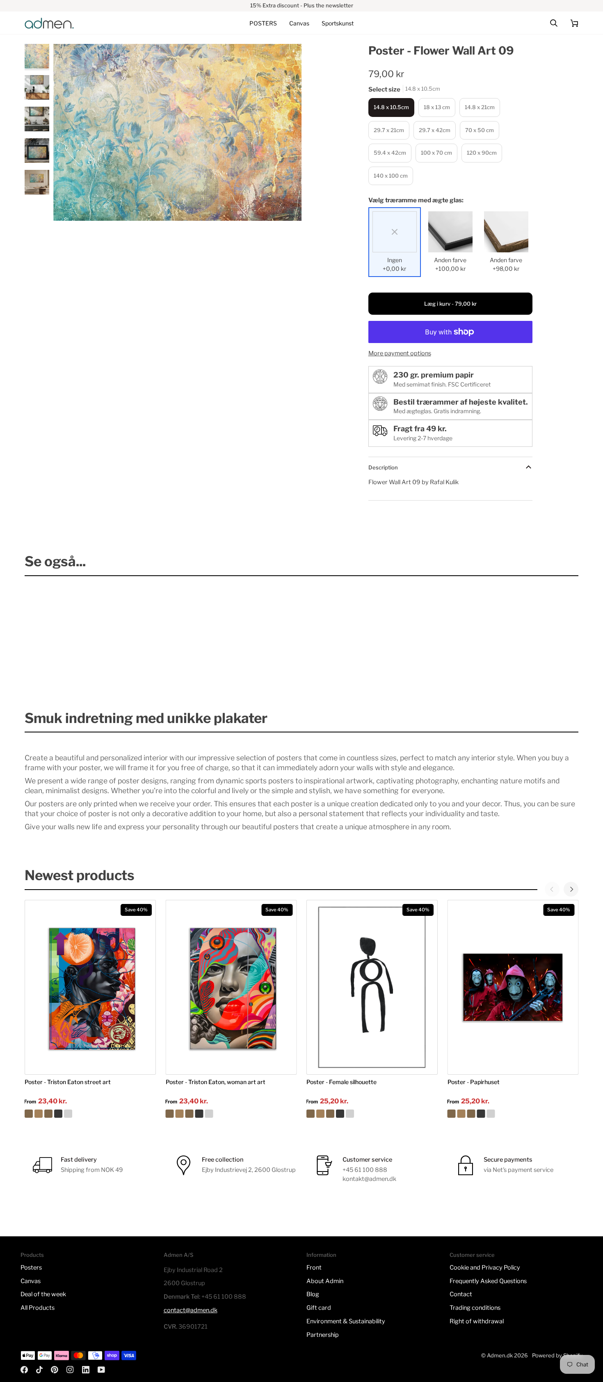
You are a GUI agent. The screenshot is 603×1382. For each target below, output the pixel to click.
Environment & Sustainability (345, 1321)
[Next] (571, 889)
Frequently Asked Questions (488, 1281)
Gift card (318, 1307)
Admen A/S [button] (178, 1255)
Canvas (31, 1281)
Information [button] (321, 1255)
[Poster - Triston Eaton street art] (90, 1114)
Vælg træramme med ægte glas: (416, 200)
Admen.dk (500, 1355)
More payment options (399, 353)
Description (383, 467)
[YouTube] (101, 1369)
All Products (38, 1307)
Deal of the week (43, 1294)
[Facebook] (24, 1369)
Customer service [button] (472, 1255)
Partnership (322, 1335)
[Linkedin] (85, 1369)
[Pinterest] (54, 1369)
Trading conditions (475, 1307)
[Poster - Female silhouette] (372, 1114)
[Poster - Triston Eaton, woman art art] (231, 1114)
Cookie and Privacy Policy (485, 1267)
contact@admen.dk (190, 1310)
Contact (461, 1294)
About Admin (324, 1281)
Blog (312, 1294)
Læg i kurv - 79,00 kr (450, 303)
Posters (31, 1267)
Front (314, 1267)
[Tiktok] (39, 1369)
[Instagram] (70, 1369)
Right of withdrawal (477, 1321)
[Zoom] (177, 132)
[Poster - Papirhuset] (513, 1114)
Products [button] (32, 1255)
